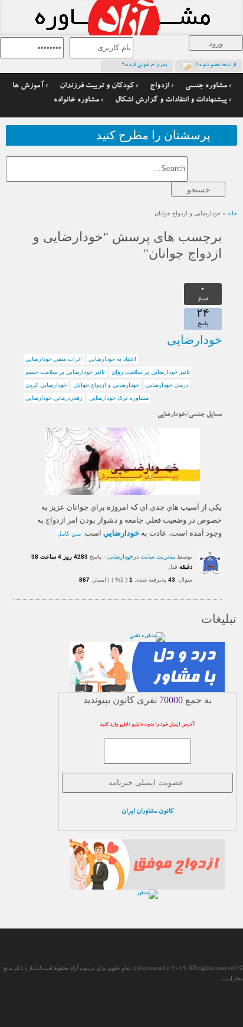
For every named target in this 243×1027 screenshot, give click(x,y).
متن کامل (69, 533)
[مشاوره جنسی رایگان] (121, 17)
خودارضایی (194, 340)
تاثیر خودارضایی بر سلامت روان (150, 372)
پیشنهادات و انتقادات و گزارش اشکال (171, 100)
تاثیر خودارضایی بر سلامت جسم (65, 372)
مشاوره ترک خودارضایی (119, 398)
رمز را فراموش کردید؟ (144, 65)
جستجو (198, 189)
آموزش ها (28, 86)
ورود (216, 43)
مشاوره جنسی (206, 86)
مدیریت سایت (157, 556)
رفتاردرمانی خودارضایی (54, 398)
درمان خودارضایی (167, 385)
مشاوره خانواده (76, 100)
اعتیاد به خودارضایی (112, 359)
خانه (232, 213)
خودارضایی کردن (46, 385)
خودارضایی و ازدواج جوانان (106, 385)
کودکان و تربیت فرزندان (97, 86)
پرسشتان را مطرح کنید (153, 135)
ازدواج (159, 86)
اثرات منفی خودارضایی (53, 359)
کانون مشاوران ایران (147, 812)
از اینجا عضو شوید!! (216, 65)
